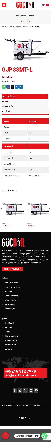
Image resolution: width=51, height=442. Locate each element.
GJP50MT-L (6, 226)
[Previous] (1, 213)
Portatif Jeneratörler (12, 287)
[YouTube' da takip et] (36, 390)
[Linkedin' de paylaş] (21, 87)
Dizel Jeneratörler (11, 283)
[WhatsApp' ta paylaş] (4, 87)
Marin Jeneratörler (11, 296)
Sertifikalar (9, 327)
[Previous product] (27, 21)
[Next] (49, 213)
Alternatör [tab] (7, 106)
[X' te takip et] (25, 390)
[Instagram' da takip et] (20, 390)
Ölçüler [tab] (6, 111)
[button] (4, 5)
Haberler (8, 332)
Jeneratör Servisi (11, 340)
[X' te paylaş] (12, 87)
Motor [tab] (5, 101)
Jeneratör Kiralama (12, 345)
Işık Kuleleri (21, 15)
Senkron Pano (10, 304)
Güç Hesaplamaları (12, 336)
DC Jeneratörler (10, 300)
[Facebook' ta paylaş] (8, 87)
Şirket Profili (9, 323)
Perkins (32, 15)
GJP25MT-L (31, 226)
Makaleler (8, 349)
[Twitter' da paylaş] (17, 87)
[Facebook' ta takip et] (15, 390)
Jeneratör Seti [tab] (9, 96)
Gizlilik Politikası (25, 418)
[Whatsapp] (44, 436)
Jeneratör (6, 26)
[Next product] (23, 21)
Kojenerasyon (10, 309)
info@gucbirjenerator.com (20, 375)
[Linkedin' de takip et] (31, 390)
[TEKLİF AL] (5, 435)
